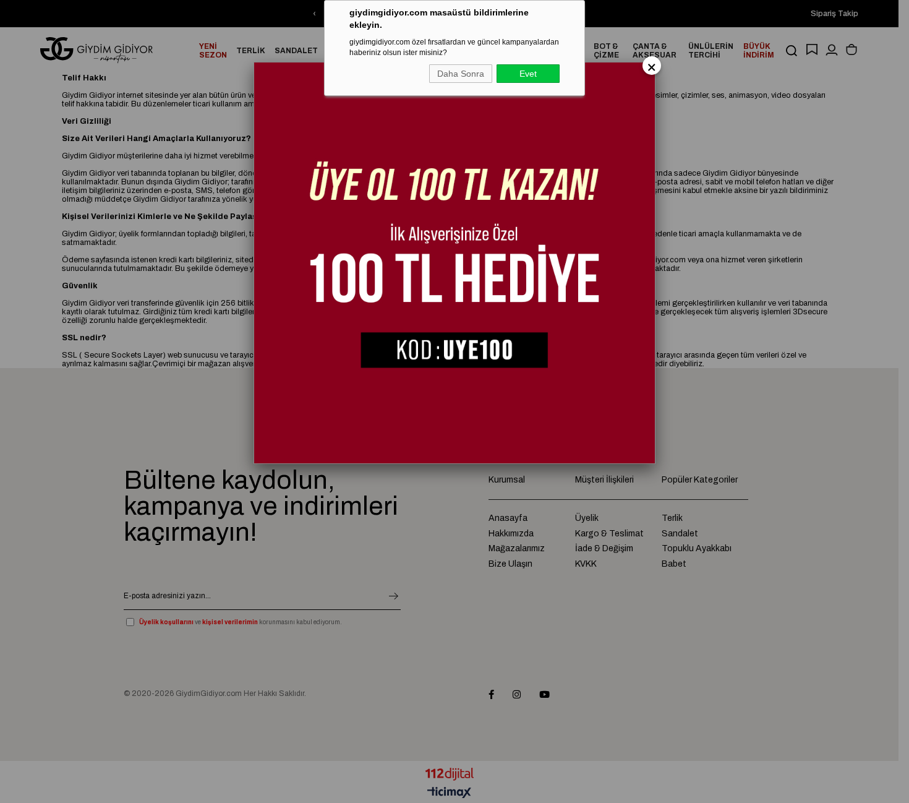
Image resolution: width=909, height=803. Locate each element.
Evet (528, 74)
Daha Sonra (460, 74)
